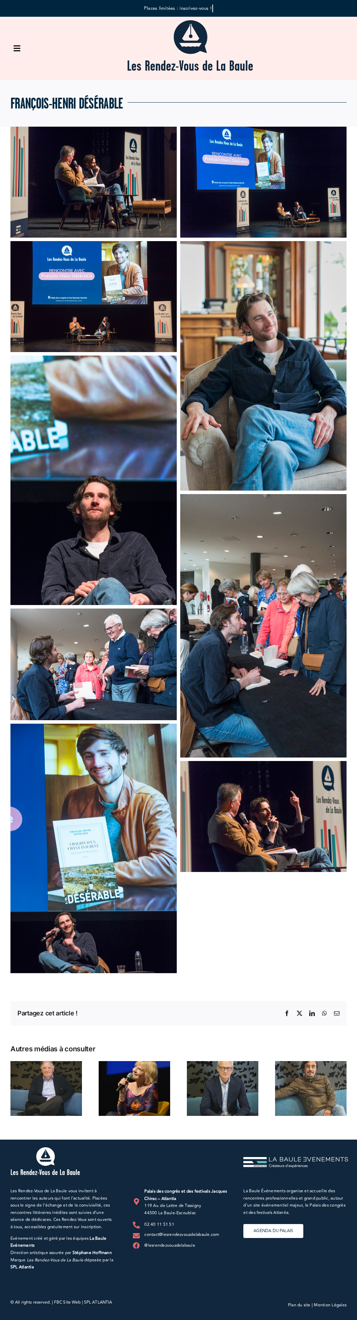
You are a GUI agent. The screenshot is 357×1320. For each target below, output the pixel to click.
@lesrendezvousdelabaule (169, 1245)
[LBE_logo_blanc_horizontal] (295, 1160)
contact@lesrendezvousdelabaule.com (181, 1234)
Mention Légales (330, 1305)
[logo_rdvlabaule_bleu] (190, 23)
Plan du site (299, 1305)
